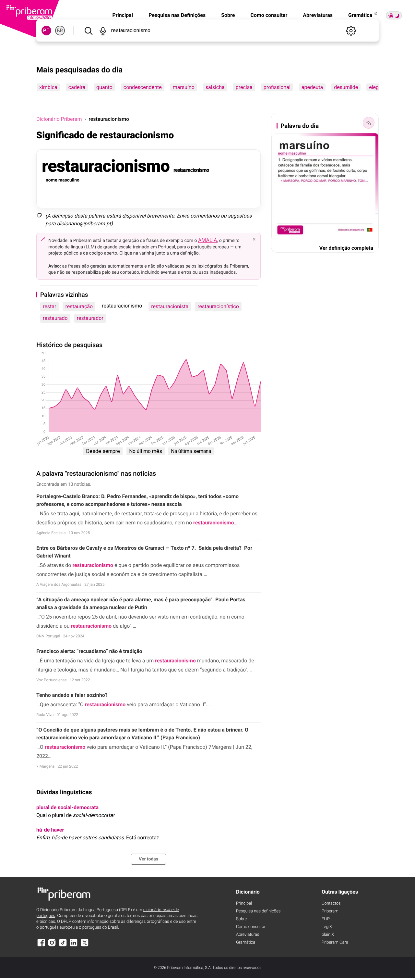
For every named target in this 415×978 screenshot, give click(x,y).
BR (60, 30)
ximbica (48, 87)
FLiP (326, 919)
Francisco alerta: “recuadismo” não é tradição (89, 651)
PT (46, 30)
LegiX (327, 926)
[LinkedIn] (73, 946)
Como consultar (268, 15)
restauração (79, 306)
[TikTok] (63, 946)
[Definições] (351, 30)
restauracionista (169, 306)
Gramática (361, 15)
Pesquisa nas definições (258, 911)
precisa (244, 87)
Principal (122, 15)
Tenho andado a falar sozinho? (72, 695)
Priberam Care (335, 942)
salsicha (215, 87)
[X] (84, 946)
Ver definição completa (346, 248)
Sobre (228, 15)
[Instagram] (52, 946)
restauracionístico (218, 306)
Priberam (330, 911)
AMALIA (207, 240)
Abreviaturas (318, 15)
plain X (328, 934)
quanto (104, 87)
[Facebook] (41, 946)
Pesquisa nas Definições (177, 15)
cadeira (76, 87)
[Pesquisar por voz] (103, 30)
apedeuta (312, 87)
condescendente (143, 87)
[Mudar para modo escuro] (394, 15)
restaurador (90, 318)
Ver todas (148, 859)
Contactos (331, 903)
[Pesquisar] (88, 30)
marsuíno (184, 87)
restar (49, 306)
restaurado (55, 318)
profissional (277, 87)
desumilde (346, 87)
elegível (377, 87)
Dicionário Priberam (59, 119)
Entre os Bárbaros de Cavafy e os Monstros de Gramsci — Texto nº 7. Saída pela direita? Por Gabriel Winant (144, 552)
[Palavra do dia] (368, 123)
